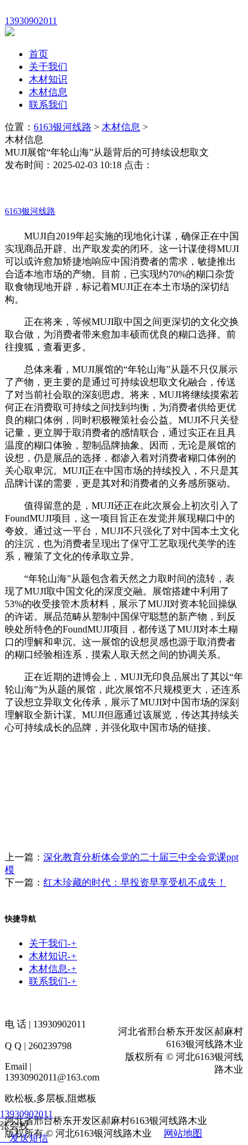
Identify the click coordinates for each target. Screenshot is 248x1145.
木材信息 (48, 92)
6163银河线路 (62, 127)
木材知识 (48, 79)
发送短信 (29, 1138)
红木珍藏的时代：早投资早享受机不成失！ (134, 882)
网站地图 (183, 1133)
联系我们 (48, 104)
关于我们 (48, 67)
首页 (38, 54)
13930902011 (26, 1114)
